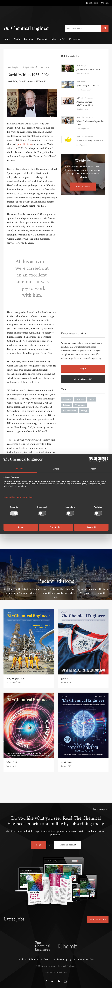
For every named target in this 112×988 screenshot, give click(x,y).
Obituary (67, 399)
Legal (20, 959)
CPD (62, 39)
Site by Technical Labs (56, 972)
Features (28, 39)
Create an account (83, 378)
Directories (74, 39)
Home (6, 39)
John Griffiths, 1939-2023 (88, 69)
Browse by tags (64, 959)
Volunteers (80, 405)
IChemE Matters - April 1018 (89, 140)
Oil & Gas (80, 399)
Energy (84, 410)
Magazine (42, 39)
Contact (47, 959)
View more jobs (98, 919)
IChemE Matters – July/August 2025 (85, 103)
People (15, 67)
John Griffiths (24, 144)
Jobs (53, 39)
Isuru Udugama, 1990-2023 (89, 85)
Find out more (83, 186)
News (17, 39)
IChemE (66, 405)
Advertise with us (85, 959)
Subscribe (93, 2)
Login (105, 2)
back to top (99, 809)
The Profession (87, 98)
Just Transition (69, 410)
